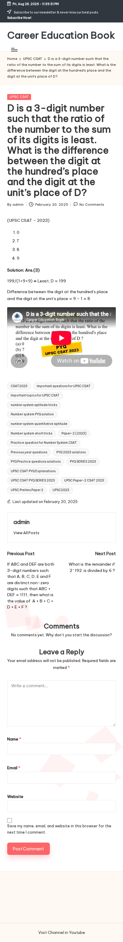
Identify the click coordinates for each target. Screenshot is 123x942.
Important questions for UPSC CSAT (63, 386)
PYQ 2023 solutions (71, 452)
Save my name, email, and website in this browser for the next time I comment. (59, 829)
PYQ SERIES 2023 (83, 462)
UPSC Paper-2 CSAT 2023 (84, 480)
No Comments (91, 204)
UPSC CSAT (19, 97)
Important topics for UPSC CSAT (35, 395)
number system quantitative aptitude (39, 424)
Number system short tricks (31, 433)
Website (15, 796)
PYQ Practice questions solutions (36, 462)
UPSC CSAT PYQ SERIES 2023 (33, 480)
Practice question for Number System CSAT (44, 443)
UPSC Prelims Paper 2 (27, 490)
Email (13, 767)
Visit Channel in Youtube (61, 932)
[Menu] (14, 49)
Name (14, 739)
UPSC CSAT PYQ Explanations (33, 471)
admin (21, 521)
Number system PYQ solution (32, 414)
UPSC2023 (61, 490)
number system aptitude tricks (34, 405)
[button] (26, 533)
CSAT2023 (19, 386)
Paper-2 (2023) (74, 433)
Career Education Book (61, 35)
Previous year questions (29, 452)
